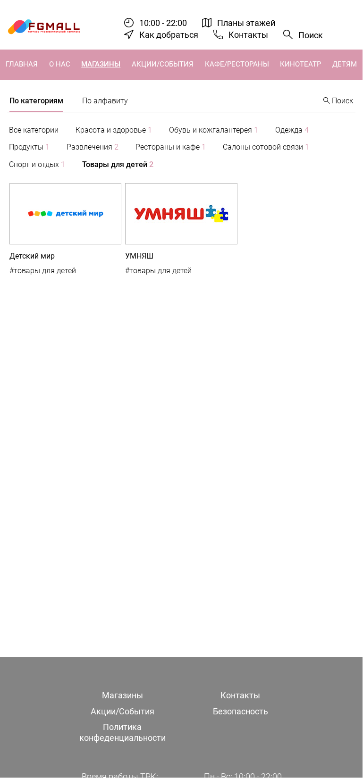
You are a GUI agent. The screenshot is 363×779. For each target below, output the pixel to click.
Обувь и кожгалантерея (213, 130)
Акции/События (163, 64)
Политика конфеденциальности (122, 732)
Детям (344, 64)
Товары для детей (117, 164)
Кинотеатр (300, 64)
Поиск (310, 35)
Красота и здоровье (114, 130)
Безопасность (240, 711)
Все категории (34, 130)
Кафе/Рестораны (237, 64)
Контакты (248, 35)
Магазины (100, 64)
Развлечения (92, 146)
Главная (22, 64)
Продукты (29, 146)
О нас (59, 64)
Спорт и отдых (37, 164)
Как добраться (168, 35)
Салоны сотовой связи (266, 146)
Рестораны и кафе (170, 146)
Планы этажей (246, 23)
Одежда (292, 130)
